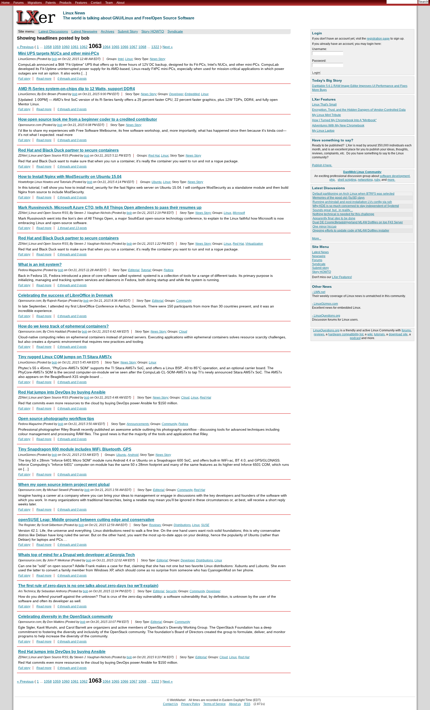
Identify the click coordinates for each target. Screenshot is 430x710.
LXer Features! (342, 277)
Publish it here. (322, 165)
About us (235, 704)
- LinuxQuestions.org (326, 315)
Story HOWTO (321, 272)
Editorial (133, 270)
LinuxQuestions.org (326, 330)
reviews (319, 334)
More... (316, 238)
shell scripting (347, 179)
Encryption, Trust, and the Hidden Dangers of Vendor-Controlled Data (359, 110)
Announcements (138, 424)
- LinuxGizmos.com (325, 303)
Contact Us (170, 704)
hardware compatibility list (345, 334)
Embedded (192, 94)
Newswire (318, 256)
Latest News (320, 252)
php (332, 179)
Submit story (320, 268)
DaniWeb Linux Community (362, 172)
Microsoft (239, 213)
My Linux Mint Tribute (326, 115)
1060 (66, 47)
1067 (133, 47)
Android (133, 455)
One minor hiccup (324, 226)
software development (395, 176)
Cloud (183, 331)
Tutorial (146, 270)
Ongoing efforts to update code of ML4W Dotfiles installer (351, 230)
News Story (157, 59)
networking (365, 179)
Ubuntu (156, 182)
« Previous (25, 47)
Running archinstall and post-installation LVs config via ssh (352, 202)
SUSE (205, 525)
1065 (115, 47)
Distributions (182, 525)
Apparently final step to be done (334, 218)
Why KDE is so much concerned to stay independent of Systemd (356, 206)
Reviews (155, 525)
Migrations (35, 2)
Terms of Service (214, 704)
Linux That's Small (324, 104)
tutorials (379, 334)
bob (54, 59)
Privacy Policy (190, 704)
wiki (370, 334)
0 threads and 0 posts (72, 78)
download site (398, 334)
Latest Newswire (84, 31)
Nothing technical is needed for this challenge (343, 214)
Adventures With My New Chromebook (338, 125)
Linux (129, 59)
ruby (377, 179)
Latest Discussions (53, 31)
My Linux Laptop (323, 130)
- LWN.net (318, 292)
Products (65, 2)
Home (5, 2)
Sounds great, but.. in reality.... (333, 210)
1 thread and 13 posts (72, 228)
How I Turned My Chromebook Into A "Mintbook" (344, 120)
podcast (355, 338)
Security (171, 591)
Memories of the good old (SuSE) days (339, 197)
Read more (44, 78)
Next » (167, 47)
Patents (51, 2)
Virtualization (254, 243)
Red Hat (154, 155)
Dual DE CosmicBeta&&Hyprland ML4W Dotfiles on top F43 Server (358, 222)
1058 (48, 47)
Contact (96, 2)
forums (406, 330)
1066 (124, 47)
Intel (121, 59)
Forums (18, 2)
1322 (155, 47)
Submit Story (128, 31)
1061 (75, 47)
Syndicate (318, 264)
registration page (378, 38)
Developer (176, 94)
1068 (142, 47)
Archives (107, 31)
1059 (57, 47)
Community (184, 300)
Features (81, 2)
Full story (24, 78)
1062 (84, 47)
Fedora (168, 270)
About (120, 2)
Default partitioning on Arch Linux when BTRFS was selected (353, 193)
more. (391, 179)
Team (109, 2)
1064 (106, 47)
